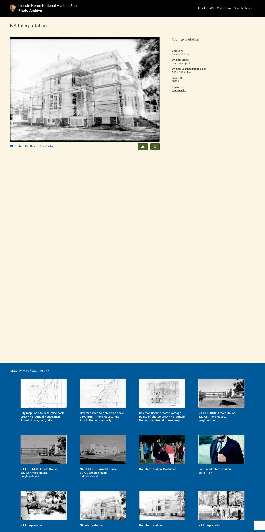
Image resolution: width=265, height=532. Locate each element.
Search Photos (243, 8)
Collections (224, 8)
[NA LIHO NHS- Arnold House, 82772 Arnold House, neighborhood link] (221, 393)
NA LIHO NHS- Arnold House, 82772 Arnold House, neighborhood (217, 416)
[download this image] (142, 146)
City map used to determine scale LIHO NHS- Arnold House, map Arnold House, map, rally (43, 416)
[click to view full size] (85, 90)
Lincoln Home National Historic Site (47, 6)
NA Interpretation (32, 525)
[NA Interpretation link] (44, 506)
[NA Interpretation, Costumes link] (162, 450)
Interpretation (179, 90)
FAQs (211, 8)
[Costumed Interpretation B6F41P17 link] (221, 450)
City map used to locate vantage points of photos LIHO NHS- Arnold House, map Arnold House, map (162, 416)
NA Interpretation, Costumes (158, 469)
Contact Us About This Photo (33, 146)
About (201, 8)
